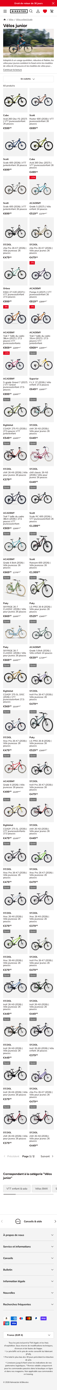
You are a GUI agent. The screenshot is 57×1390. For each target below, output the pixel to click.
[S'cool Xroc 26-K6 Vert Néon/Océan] (15, 942)
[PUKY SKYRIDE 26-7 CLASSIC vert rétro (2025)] (15, 588)
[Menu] (5, 11)
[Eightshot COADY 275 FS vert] (15, 410)
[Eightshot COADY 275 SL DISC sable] (15, 676)
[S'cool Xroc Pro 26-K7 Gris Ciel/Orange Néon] (15, 722)
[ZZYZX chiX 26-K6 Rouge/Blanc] (15, 1117)
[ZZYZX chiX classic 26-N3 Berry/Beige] (41, 454)
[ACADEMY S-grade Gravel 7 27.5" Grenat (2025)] (15, 363)
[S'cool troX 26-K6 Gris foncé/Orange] (41, 1030)
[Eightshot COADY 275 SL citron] (15, 810)
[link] (11, 1156)
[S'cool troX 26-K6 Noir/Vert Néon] (15, 1073)
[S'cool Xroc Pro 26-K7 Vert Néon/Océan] (41, 854)
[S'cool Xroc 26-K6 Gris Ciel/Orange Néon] (15, 898)
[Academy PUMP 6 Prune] (41, 273)
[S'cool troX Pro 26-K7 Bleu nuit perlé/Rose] (41, 766)
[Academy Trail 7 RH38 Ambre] (15, 317)
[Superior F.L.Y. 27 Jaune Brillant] (41, 363)
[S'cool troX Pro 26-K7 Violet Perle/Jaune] (41, 676)
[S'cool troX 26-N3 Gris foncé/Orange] (15, 1030)
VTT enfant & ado (16, 1188)
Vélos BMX (41, 1188)
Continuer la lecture (12, 69)
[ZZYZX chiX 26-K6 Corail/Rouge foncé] (15, 454)
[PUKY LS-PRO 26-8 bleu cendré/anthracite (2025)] (41, 722)
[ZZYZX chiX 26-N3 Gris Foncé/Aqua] (41, 410)
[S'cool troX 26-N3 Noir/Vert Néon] (41, 986)
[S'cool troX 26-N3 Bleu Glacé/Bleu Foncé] (15, 986)
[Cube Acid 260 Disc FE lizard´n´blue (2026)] (15, 100)
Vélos (11, 19)
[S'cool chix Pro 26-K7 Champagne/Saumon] (41, 229)
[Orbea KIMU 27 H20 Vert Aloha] (15, 273)
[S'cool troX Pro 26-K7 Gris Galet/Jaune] (41, 942)
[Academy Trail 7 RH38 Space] (15, 498)
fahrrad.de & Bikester (19, 1382)
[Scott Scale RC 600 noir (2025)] (41, 498)
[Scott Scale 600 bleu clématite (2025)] (15, 144)
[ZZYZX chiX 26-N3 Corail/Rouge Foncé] (41, 810)
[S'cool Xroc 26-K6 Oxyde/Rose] (41, 898)
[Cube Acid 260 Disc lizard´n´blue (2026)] (41, 144)
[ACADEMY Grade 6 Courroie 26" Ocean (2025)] (15, 544)
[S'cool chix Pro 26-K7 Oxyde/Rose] (15, 229)
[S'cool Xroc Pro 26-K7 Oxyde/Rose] (15, 854)
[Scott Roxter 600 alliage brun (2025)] (41, 100)
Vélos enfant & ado (24, 19)
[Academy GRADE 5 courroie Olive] (41, 632)
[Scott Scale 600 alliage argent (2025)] (15, 188)
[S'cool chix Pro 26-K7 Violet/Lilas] (41, 1073)
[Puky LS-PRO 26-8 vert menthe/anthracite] (41, 588)
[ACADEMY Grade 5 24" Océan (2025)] (41, 188)
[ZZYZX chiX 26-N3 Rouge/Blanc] (41, 1117)
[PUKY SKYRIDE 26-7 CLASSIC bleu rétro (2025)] (15, 632)
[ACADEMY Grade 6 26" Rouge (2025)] (15, 766)
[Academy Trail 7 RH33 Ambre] (41, 317)
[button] (44, 11)
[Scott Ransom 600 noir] (41, 544)
